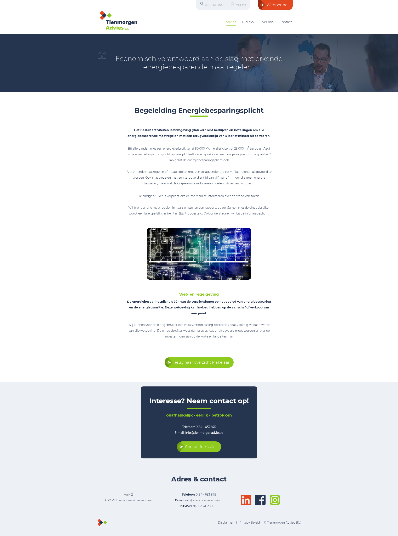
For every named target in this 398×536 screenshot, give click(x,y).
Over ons (266, 22)
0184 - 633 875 (214, 4)
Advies (231, 22)
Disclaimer (226, 522)
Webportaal (278, 5)
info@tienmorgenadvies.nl (204, 500)
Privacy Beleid (249, 522)
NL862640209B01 (198, 506)
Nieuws (248, 22)
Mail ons (241, 4)
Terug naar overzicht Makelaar (201, 362)
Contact (286, 22)
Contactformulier (201, 447)
